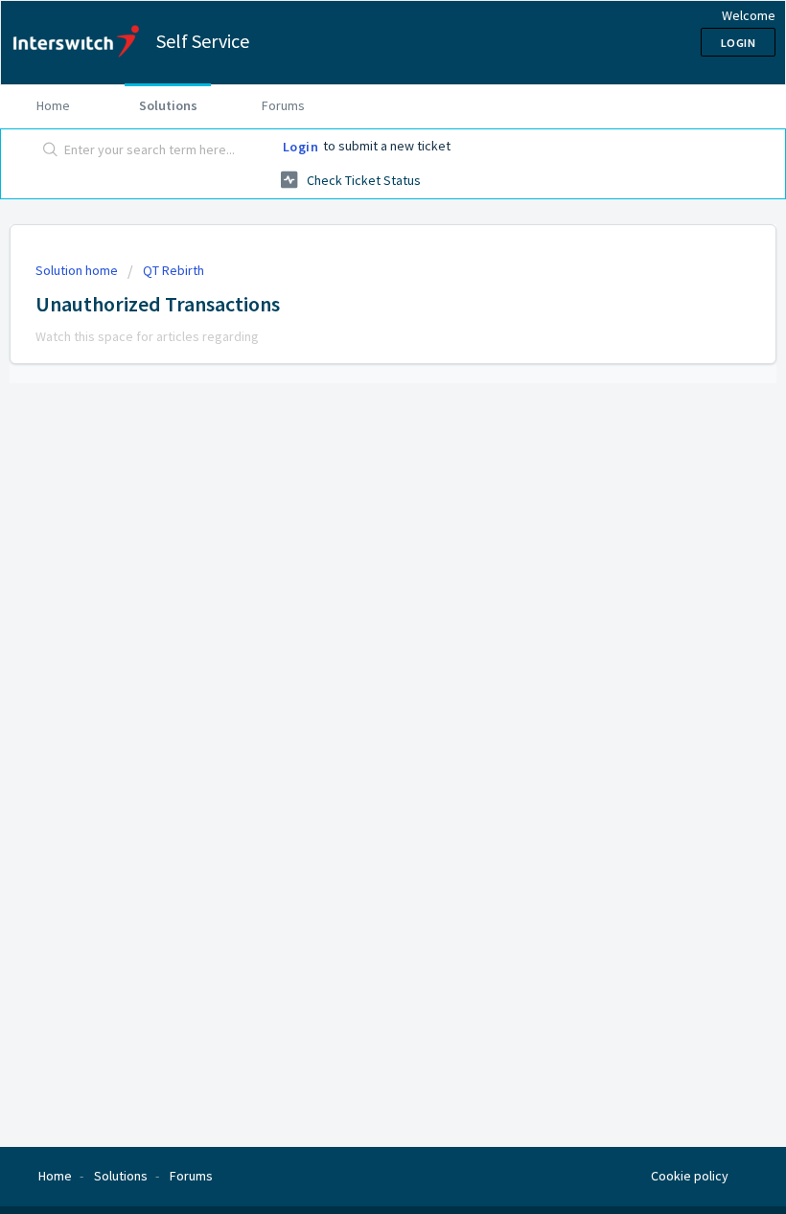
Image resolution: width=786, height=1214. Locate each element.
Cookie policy (689, 1175)
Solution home (78, 270)
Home (53, 105)
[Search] (46, 150)
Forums (283, 105)
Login (301, 146)
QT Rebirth (173, 270)
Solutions (168, 105)
